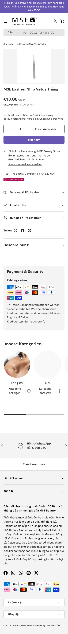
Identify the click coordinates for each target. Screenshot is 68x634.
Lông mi (17, 383)
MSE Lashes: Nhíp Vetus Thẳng (31, 44)
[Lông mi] (17, 364)
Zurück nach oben (34, 464)
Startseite (8, 44)
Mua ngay (34, 139)
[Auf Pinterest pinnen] (29, 230)
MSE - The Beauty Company (19, 173)
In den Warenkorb (45, 129)
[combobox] (34, 32)
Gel (47, 383)
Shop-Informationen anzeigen (25, 164)
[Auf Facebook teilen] (22, 230)
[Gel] (47, 364)
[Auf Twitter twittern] (15, 230)
